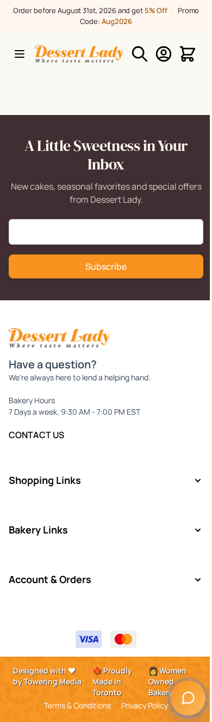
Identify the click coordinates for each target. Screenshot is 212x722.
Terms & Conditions (77, 705)
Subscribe (106, 266)
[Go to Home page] (79, 54)
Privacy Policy (144, 705)
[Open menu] (19, 53)
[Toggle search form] (139, 54)
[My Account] (163, 54)
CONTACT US (36, 435)
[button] (106, 480)
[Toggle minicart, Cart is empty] (187, 54)
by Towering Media (47, 681)
